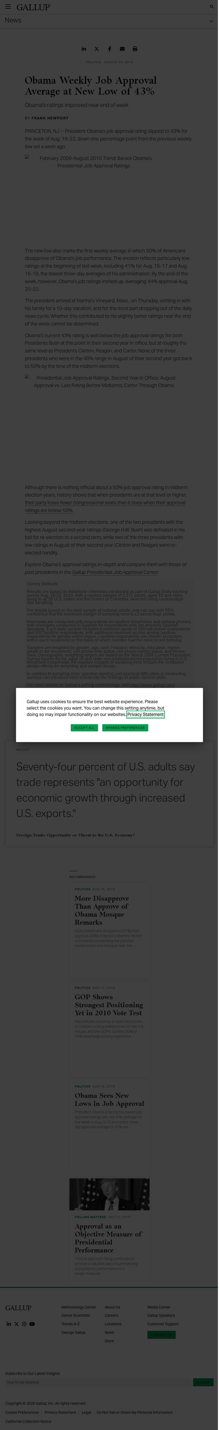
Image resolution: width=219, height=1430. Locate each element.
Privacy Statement (145, 714)
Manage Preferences (125, 728)
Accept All (84, 728)
